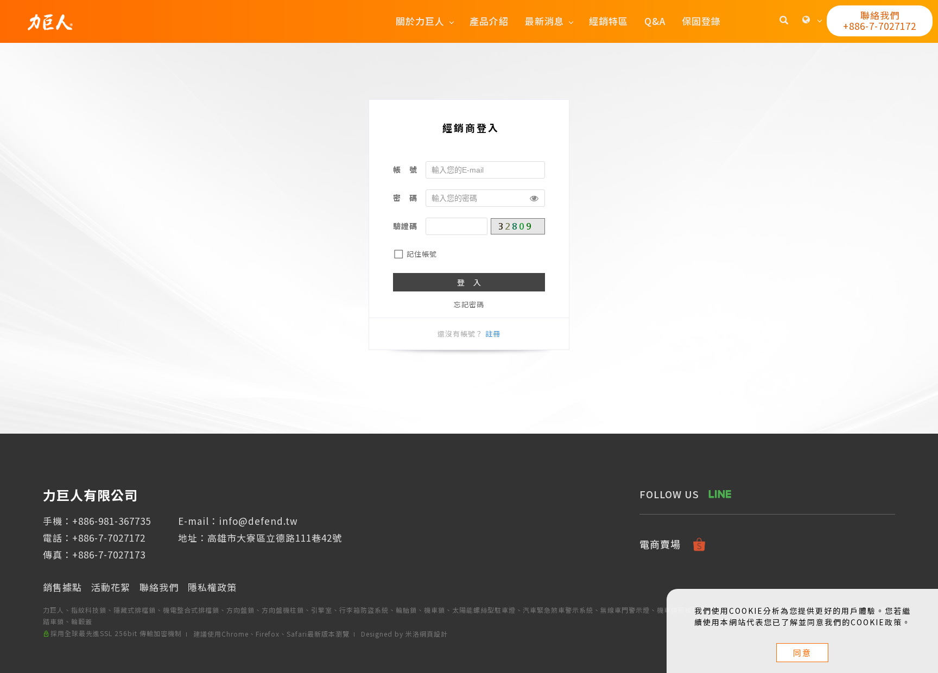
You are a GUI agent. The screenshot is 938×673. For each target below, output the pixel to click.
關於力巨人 (420, 21)
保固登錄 (701, 21)
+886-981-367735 (111, 521)
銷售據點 (62, 587)
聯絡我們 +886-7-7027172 (879, 20)
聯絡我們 (159, 587)
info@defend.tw (258, 521)
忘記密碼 (469, 304)
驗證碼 (405, 225)
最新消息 (544, 21)
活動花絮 (110, 587)
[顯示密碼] (534, 198)
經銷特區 (608, 21)
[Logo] (50, 21)
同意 (802, 652)
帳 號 (405, 169)
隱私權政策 (212, 587)
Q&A (655, 21)
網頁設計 (434, 633)
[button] (784, 21)
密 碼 (405, 197)
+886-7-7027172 (108, 537)
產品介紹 (489, 21)
